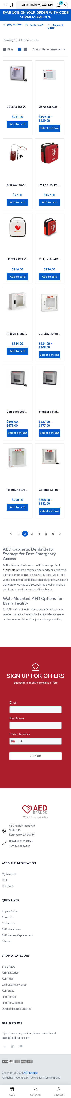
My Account (9, 874)
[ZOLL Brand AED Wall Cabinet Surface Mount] (17, 83)
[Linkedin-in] (13, 1046)
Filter (10, 49)
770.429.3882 (17, 845)
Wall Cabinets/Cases (14, 984)
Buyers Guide (10, 911)
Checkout (7, 886)
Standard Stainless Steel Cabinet (49, 411)
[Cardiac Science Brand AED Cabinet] (49, 310)
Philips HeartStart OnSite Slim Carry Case (49, 259)
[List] (25, 50)
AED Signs (8, 990)
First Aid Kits (9, 996)
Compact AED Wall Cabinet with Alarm (49, 107)
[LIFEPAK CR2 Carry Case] (17, 235)
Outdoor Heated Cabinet (16, 1008)
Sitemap (7, 941)
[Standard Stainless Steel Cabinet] (49, 388)
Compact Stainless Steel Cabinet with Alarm (17, 411)
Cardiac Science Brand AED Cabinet (49, 333)
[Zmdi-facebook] (5, 1046)
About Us (7, 917)
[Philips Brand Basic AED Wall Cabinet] (17, 310)
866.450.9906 (17, 841)
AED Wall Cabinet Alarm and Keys (17, 185)
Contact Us (8, 923)
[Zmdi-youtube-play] (21, 1046)
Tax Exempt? (36, 25)
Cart (4, 880)
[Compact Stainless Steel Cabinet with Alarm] (17, 388)
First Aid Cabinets (12, 1002)
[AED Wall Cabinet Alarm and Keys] (17, 161)
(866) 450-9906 (14, 25)
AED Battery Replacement (17, 935)
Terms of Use (52, 1077)
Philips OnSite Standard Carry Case (49, 185)
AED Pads (8, 978)
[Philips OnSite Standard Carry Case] (49, 161)
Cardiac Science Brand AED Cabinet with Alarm (49, 490)
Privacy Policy (34, 1077)
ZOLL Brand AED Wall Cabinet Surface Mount (17, 107)
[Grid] (19, 50)
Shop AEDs (8, 966)
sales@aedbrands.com (15, 1037)
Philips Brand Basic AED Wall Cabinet (17, 333)
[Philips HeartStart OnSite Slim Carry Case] (49, 235)
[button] (59, 5)
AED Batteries (10, 972)
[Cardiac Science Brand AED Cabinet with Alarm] (49, 466)
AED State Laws (11, 929)
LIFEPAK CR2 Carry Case (17, 259)
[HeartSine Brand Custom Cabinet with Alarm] (17, 466)
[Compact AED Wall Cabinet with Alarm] (49, 83)
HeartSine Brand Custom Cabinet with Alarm (17, 490)
